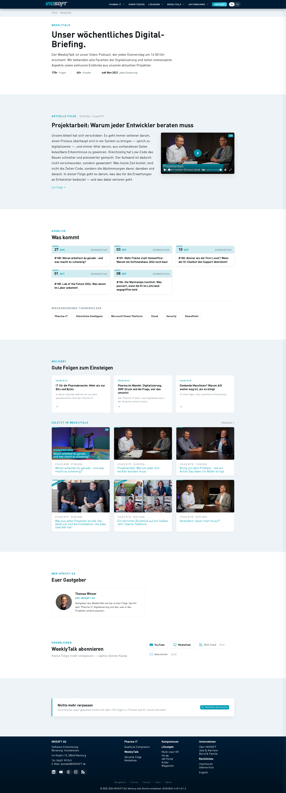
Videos (168, 782)
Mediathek (226, 422)
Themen (147, 782)
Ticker (158, 782)
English (203, 772)
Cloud (154, 316)
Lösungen (154, 4)
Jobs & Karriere (208, 750)
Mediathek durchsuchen (216, 707)
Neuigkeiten (120, 782)
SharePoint (192, 316)
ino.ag (165, 755)
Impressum (206, 763)
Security (171, 316)
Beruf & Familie (208, 753)
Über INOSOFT (207, 746)
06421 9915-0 (64, 760)
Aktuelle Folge (132, 757)
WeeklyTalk (174, 4)
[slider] (181, 169)
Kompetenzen (137, 4)
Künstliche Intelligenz (89, 316)
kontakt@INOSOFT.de (73, 763)
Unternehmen (196, 4)
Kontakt (219, 4)
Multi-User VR (170, 751)
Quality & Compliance (137, 746)
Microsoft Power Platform (127, 316)
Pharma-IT (115, 4)
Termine (134, 782)
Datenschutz (206, 767)
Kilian (165, 762)
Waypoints (168, 765)
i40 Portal (167, 758)
